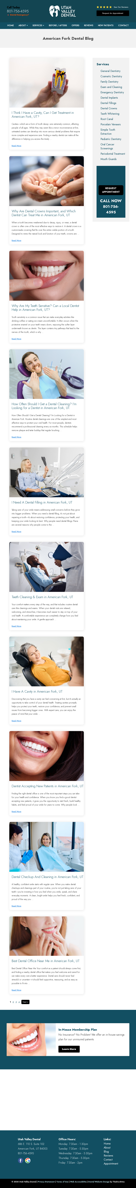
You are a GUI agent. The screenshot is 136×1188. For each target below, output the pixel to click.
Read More (16, 145)
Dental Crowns (109, 108)
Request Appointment (111, 190)
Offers (75, 25)
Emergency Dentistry (112, 92)
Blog (106, 1152)
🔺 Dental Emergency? (18, 14)
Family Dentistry (109, 82)
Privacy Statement (46, 1181)
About (22, 25)
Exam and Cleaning (111, 87)
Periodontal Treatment (113, 154)
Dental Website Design (98, 1181)
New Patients (105, 25)
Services (37, 25)
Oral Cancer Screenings (107, 146)
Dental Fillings (108, 103)
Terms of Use (62, 1181)
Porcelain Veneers (111, 124)
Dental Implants (109, 98)
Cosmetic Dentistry (111, 76)
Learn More (69, 1049)
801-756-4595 (18, 11)
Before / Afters (58, 25)
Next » (25, 1001)
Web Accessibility (78, 1181)
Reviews (88, 25)
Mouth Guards (108, 159)
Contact (123, 25)
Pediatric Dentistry (111, 139)
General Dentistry (110, 71)
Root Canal (107, 119)
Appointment (111, 1164)
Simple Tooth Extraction (108, 132)
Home (10, 25)
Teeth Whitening (110, 114)
